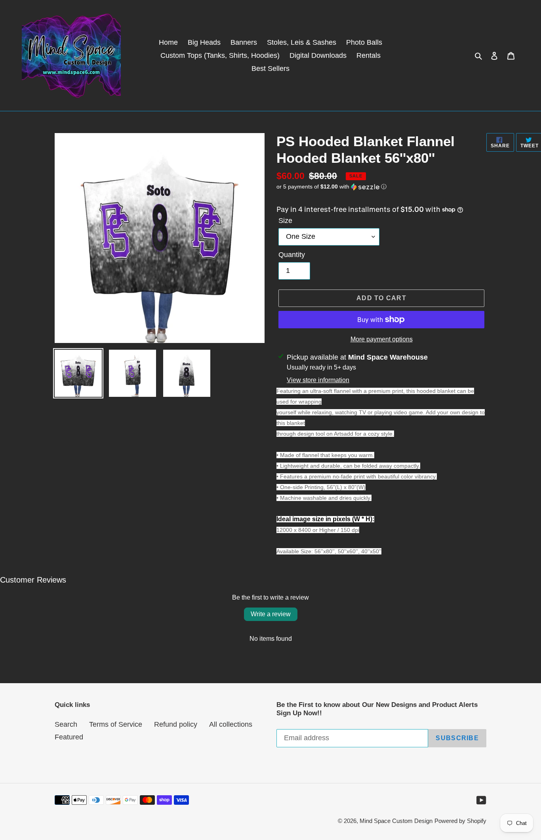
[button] (331, 186)
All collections (230, 724)
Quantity (291, 255)
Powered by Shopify (460, 820)
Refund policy (175, 724)
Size (285, 221)
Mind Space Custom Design (396, 820)
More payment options (382, 339)
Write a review (271, 614)
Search (66, 724)
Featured (69, 737)
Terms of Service (115, 724)
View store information (318, 380)
